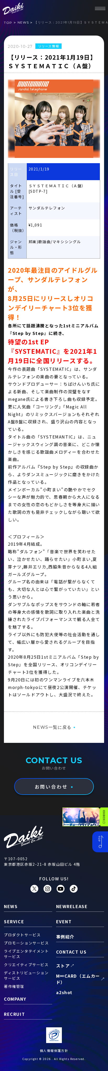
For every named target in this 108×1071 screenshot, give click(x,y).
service (14, 921)
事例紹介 (65, 936)
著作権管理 (14, 986)
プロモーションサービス (26, 942)
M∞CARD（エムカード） (78, 979)
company (15, 999)
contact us (71, 952)
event (64, 921)
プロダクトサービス (22, 934)
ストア (63, 965)
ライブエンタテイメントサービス (26, 953)
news (23, 22)
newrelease (72, 906)
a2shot (64, 992)
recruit (14, 1014)
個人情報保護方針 (54, 1050)
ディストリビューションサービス (26, 975)
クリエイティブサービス (26, 964)
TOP (8, 23)
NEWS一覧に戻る (52, 727)
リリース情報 (48, 46)
